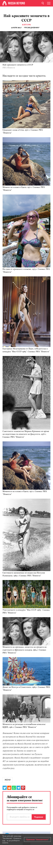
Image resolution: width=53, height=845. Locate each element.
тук (3, 840)
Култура (26, 25)
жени (8, 780)
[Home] (4, 3)
